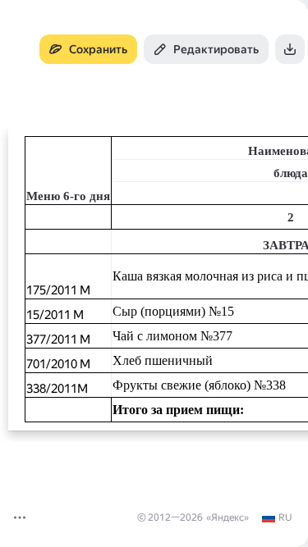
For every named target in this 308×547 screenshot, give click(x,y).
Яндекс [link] (227, 517)
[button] (20, 517)
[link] (277, 517)
